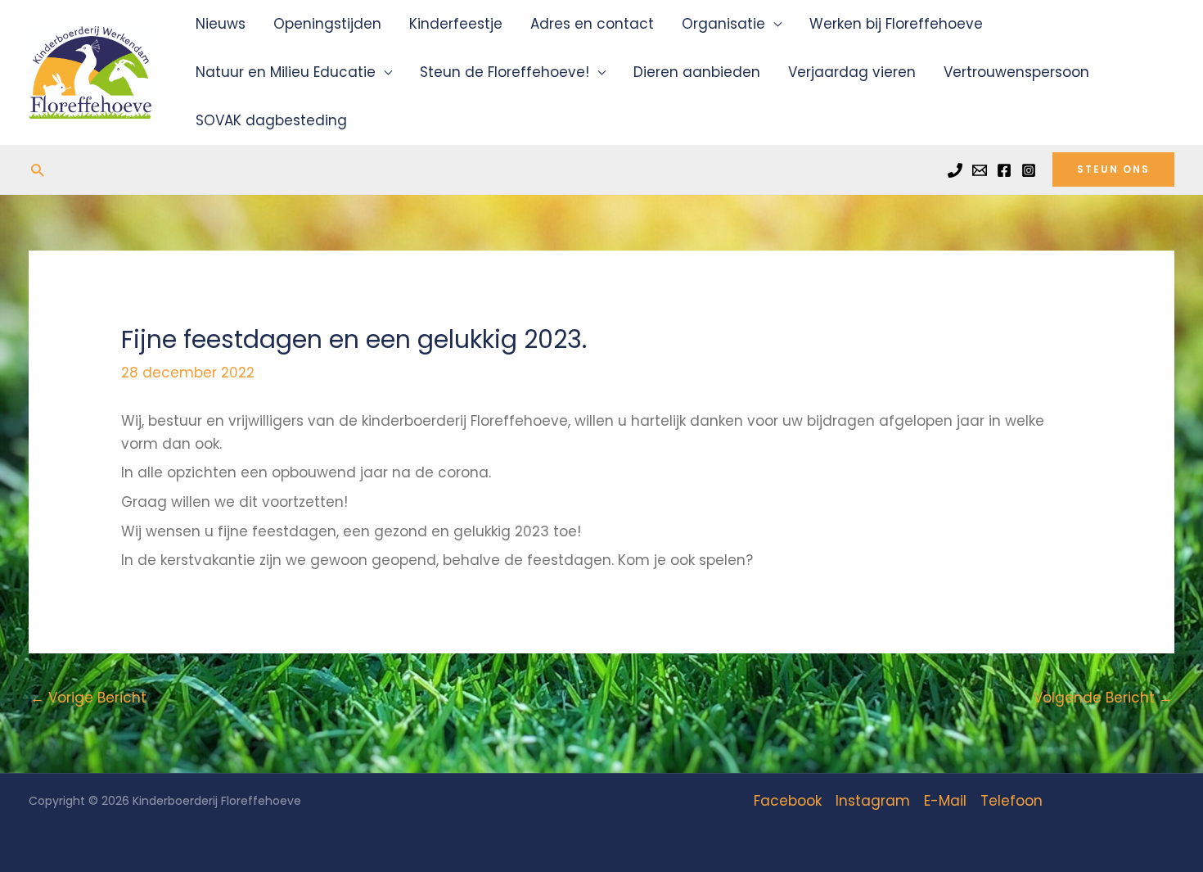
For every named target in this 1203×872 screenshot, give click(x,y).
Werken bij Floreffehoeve (896, 24)
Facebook (788, 801)
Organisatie (723, 24)
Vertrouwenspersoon (1016, 72)
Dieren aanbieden (696, 72)
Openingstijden (327, 24)
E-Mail (945, 801)
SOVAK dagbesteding (271, 120)
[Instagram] (1028, 170)
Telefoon (1011, 801)
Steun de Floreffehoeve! (504, 72)
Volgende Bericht (1103, 697)
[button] (37, 169)
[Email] (979, 170)
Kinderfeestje (455, 24)
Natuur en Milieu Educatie (286, 72)
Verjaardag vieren (852, 72)
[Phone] (955, 170)
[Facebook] (1004, 170)
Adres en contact (592, 24)
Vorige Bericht (88, 697)
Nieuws (221, 24)
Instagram (873, 801)
